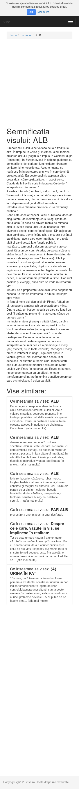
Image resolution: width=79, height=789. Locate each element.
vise (7, 21)
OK (31, 12)
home (13, 35)
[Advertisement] (39, 82)
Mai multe (43, 12)
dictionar (26, 35)
